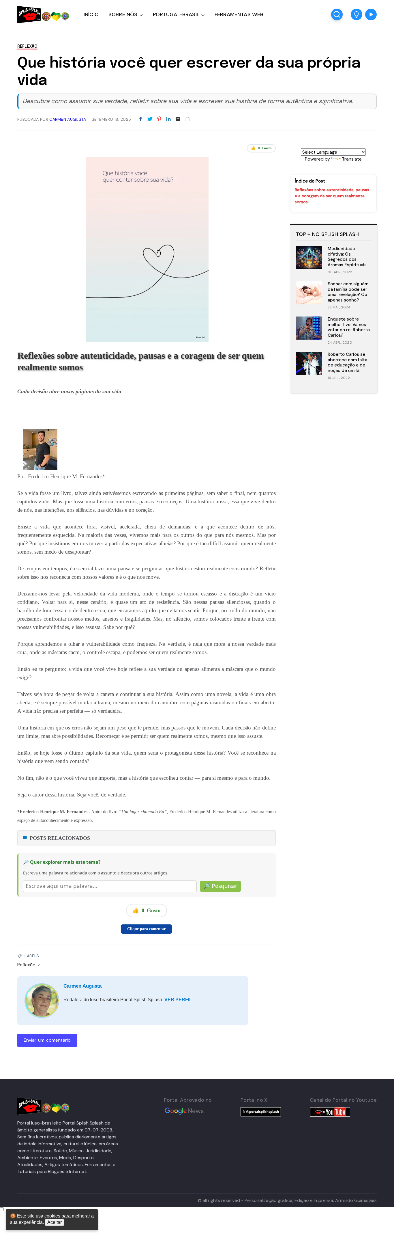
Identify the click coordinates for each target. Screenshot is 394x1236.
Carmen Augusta (82, 986)
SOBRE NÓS (123, 14)
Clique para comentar (146, 929)
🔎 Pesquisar (220, 886)
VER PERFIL (178, 999)
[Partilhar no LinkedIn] (168, 119)
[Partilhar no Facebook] (140, 119)
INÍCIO (91, 14)
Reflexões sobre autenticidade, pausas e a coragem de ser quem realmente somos (332, 195)
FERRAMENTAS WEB (239, 14)
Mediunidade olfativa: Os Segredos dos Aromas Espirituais (347, 257)
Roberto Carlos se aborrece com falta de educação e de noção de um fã (347, 362)
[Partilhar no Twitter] (150, 119)
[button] (356, 14)
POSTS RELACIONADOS (60, 838)
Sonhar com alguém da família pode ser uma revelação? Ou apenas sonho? (348, 292)
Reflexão (27, 46)
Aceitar (54, 1222)
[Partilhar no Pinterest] (159, 119)
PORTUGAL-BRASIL (176, 14)
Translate (352, 159)
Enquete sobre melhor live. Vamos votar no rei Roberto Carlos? (349, 327)
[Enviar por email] (178, 119)
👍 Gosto (261, 148)
